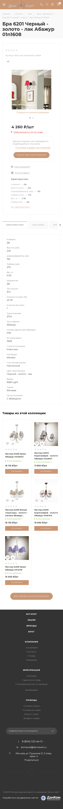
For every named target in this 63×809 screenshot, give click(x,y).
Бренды (32, 626)
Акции (32, 620)
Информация (31, 670)
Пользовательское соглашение (31, 684)
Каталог (31, 614)
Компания (31, 642)
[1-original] (31, 89)
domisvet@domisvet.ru (33, 747)
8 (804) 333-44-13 (32, 741)
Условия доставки (32, 710)
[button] (30, 118)
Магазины (31, 676)
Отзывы (31, 656)
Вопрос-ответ (31, 714)
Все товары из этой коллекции (31, 596)
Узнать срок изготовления (31, 155)
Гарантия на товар (31, 680)
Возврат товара (32, 718)
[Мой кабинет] (52, 4)
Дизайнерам (31, 690)
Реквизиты (31, 660)
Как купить (38, 225)
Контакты (31, 652)
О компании (32, 647)
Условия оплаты (31, 706)
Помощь (31, 700)
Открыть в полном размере (32, 112)
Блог (31, 631)
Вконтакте (31, 771)
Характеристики (15, 225)
